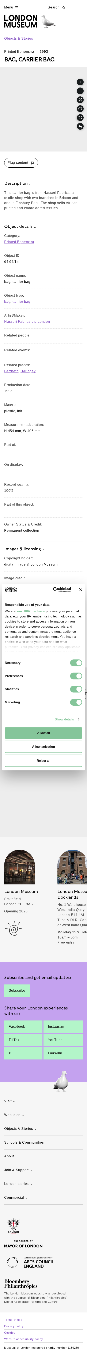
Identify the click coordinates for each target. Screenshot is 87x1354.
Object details (18, 226)
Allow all (43, 733)
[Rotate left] (80, 117)
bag (7, 301)
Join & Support (16, 1170)
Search (54, 7)
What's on (12, 1115)
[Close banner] (80, 589)
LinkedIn (55, 1053)
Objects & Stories (18, 38)
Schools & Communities (24, 1142)
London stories (16, 1184)
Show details (64, 719)
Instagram (56, 1026)
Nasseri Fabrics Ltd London (27, 321)
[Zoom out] (80, 91)
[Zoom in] (80, 82)
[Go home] (80, 126)
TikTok (14, 1040)
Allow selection (43, 746)
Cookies (9, 1332)
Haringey (27, 371)
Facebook (17, 1026)
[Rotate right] (80, 108)
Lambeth (11, 371)
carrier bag (21, 301)
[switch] (76, 676)
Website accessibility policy (23, 1339)
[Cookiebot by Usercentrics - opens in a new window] (53, 589)
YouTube (55, 1040)
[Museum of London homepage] (30, 23)
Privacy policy (14, 1326)
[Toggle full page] (80, 99)
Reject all (43, 760)
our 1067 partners (31, 611)
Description (16, 183)
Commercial (14, 1197)
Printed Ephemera (19, 242)
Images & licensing (22, 548)
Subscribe (17, 990)
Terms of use (13, 1319)
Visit (8, 1101)
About (9, 1156)
